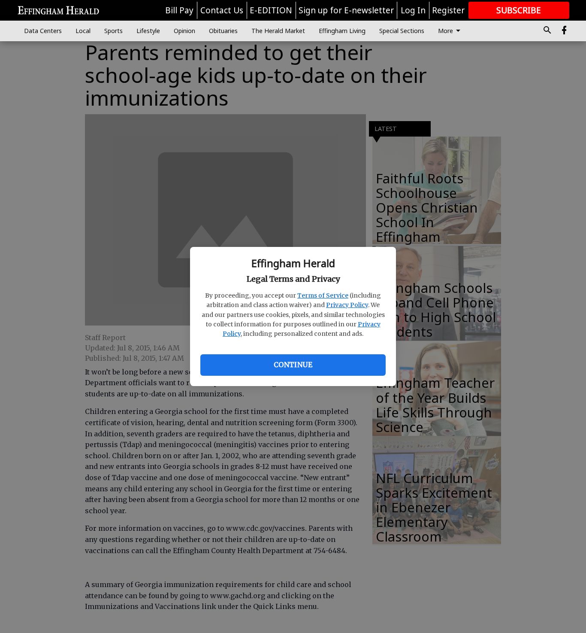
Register (448, 10)
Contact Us (221, 10)
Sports (113, 31)
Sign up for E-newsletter (346, 10)
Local (83, 31)
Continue (293, 364)
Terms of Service (322, 295)
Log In (413, 10)
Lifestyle (148, 31)
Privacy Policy (347, 305)
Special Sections (401, 31)
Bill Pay (179, 10)
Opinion (184, 31)
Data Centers (43, 31)
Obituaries (223, 31)
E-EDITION (271, 10)
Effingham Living (342, 31)
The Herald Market (278, 31)
